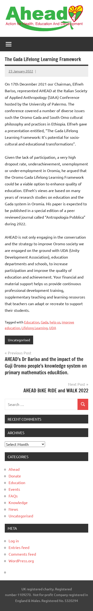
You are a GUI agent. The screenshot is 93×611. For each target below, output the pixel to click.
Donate (15, 475)
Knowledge (18, 502)
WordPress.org (21, 560)
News (13, 509)
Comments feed (22, 554)
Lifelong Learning (34, 328)
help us (55, 322)
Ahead (14, 469)
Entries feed (19, 547)
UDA (52, 328)
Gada (44, 322)
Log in (14, 540)
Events (14, 489)
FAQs (13, 495)
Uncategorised (19, 340)
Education (31, 322)
